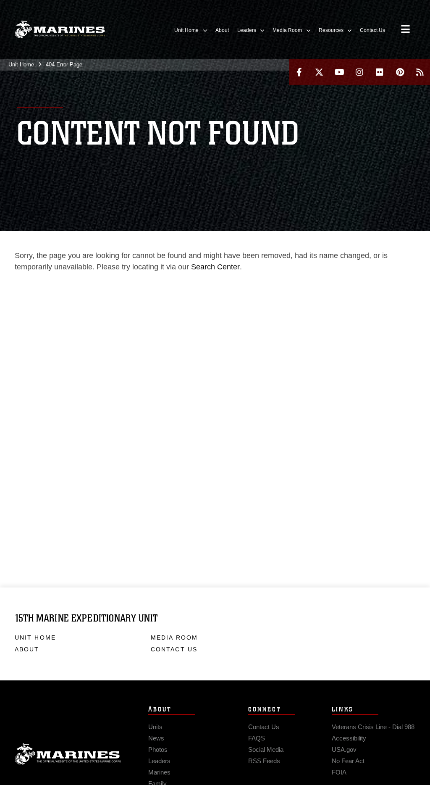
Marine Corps (68, 754)
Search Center (215, 267)
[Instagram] (359, 72)
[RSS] (420, 72)
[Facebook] (299, 72)
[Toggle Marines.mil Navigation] (405, 29)
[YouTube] (339, 72)
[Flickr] (380, 72)
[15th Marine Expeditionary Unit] (60, 30)
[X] (319, 72)
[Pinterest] (400, 72)
